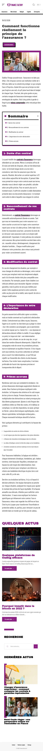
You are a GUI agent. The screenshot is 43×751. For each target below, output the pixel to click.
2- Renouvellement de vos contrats (18, 127)
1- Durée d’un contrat (13, 123)
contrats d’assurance (25, 159)
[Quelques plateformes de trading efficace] (21, 538)
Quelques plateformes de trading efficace (18, 556)
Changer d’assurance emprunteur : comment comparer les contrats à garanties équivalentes (17, 690)
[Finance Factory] (15, 4)
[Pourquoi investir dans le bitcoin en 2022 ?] (21, 589)
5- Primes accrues (12, 141)
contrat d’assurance (22, 215)
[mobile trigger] (4, 4)
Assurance (8, 45)
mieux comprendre (18, 102)
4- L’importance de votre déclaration (18, 136)
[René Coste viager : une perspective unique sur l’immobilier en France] (21, 706)
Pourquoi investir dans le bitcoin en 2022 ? (18, 607)
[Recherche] (33, 4)
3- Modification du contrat (15, 132)
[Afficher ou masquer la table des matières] (33, 116)
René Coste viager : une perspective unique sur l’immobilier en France (17, 721)
